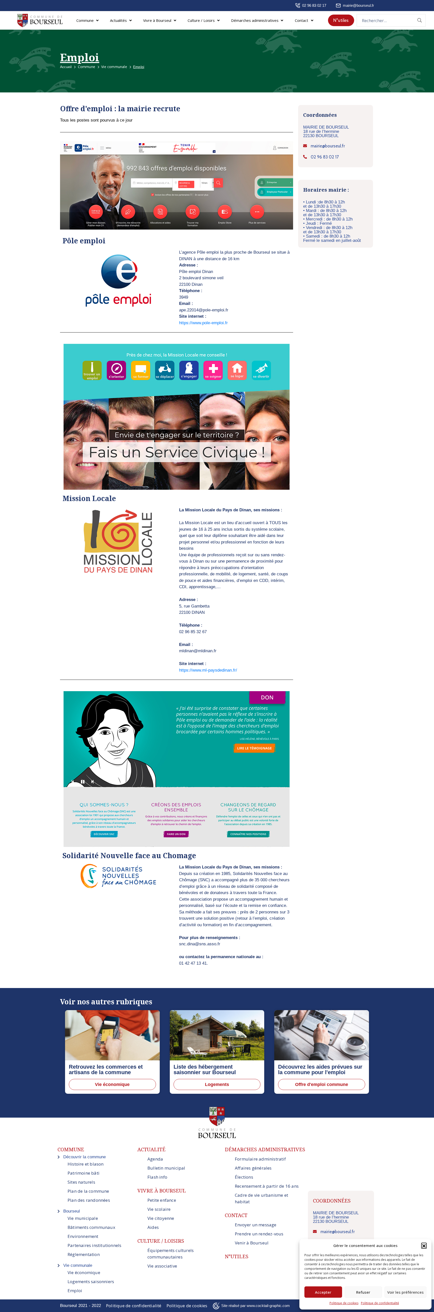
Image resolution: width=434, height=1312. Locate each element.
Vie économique (84, 1272)
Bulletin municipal (166, 1168)
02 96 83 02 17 (314, 5)
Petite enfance (161, 1200)
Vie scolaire (159, 1209)
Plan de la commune (88, 1191)
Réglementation (84, 1254)
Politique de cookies (344, 1303)
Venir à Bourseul (251, 1243)
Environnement (83, 1236)
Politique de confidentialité (380, 1303)
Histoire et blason (86, 1164)
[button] (423, 1245)
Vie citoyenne (160, 1218)
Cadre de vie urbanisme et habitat (261, 1198)
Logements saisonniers (91, 1281)
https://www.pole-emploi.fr (203, 322)
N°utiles (236, 1256)
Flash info (157, 1177)
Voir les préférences (405, 1292)
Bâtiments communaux (91, 1227)
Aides (153, 1227)
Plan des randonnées (89, 1200)
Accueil (66, 67)
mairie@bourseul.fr (358, 5)
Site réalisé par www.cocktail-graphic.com (255, 1305)
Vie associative (162, 1266)
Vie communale (114, 66)
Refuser (363, 1292)
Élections (244, 1177)
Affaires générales (253, 1168)
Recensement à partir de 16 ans (267, 1186)
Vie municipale (83, 1218)
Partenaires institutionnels (94, 1245)
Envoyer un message (256, 1225)
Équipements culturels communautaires (170, 1253)
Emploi (75, 1290)
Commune (86, 66)
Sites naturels (81, 1182)
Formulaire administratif (260, 1159)
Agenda (155, 1159)
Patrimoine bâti (83, 1173)
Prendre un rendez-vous (259, 1234)
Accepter (323, 1292)
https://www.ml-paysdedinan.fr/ (208, 670)
